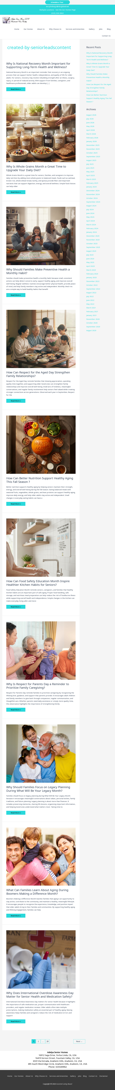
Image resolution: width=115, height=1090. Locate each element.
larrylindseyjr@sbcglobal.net (57, 6)
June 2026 (90, 122)
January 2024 (91, 232)
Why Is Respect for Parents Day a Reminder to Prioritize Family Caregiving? (37, 686)
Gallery (73, 1076)
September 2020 (93, 326)
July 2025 (90, 164)
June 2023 (90, 258)
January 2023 (91, 277)
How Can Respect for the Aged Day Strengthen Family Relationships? (38, 374)
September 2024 (93, 202)
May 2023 (90, 262)
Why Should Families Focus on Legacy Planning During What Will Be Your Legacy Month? (38, 789)
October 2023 (91, 243)
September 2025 (93, 156)
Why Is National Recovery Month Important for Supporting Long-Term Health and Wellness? (38, 65)
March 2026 (91, 134)
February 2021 (92, 311)
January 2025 (91, 187)
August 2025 (91, 160)
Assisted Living (64, 1084)
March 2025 (91, 179)
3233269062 (61, 1066)
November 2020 (93, 319)
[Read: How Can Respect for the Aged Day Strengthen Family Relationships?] (41, 339)
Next (79, 1041)
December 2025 (92, 145)
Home (9, 1076)
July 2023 (90, 255)
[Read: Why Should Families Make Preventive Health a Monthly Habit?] (41, 236)
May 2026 (90, 126)
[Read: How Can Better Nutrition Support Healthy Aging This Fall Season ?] (41, 444)
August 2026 (91, 115)
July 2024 (90, 209)
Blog (85, 1076)
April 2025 (90, 175)
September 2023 (93, 247)
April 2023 (90, 266)
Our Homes (18, 1076)
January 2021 (91, 315)
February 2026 (92, 138)
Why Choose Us (41, 1076)
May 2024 (90, 217)
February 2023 (92, 274)
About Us (29, 1076)
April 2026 (90, 130)
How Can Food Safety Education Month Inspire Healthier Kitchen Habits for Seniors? (38, 583)
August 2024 (91, 206)
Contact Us (93, 1076)
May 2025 (90, 171)
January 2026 (91, 141)
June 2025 (90, 168)
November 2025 (93, 149)
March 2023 (91, 270)
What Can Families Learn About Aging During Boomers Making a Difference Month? (37, 892)
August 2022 (91, 292)
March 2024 (91, 224)
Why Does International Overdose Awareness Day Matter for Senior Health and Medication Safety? (40, 994)
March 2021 (91, 308)
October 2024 (91, 198)
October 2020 (91, 323)
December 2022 (92, 281)
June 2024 (90, 213)
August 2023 (91, 251)
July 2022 (90, 296)
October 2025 (91, 153)
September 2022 (93, 289)
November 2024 (93, 194)
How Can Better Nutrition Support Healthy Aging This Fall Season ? (39, 480)
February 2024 (92, 228)
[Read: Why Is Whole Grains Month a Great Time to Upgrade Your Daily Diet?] (41, 133)
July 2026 (90, 119)
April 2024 (90, 221)
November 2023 (93, 240)
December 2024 (92, 190)
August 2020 (91, 330)
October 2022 (91, 285)
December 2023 (92, 236)
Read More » (16, 89)
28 (47, 1041)
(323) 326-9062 (57, 13)
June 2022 (90, 300)
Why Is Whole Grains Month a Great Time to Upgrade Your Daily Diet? (36, 168)
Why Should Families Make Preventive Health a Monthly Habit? (38, 271)
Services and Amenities (58, 1076)
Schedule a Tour (57, 2)
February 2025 (92, 183)
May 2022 (90, 304)
